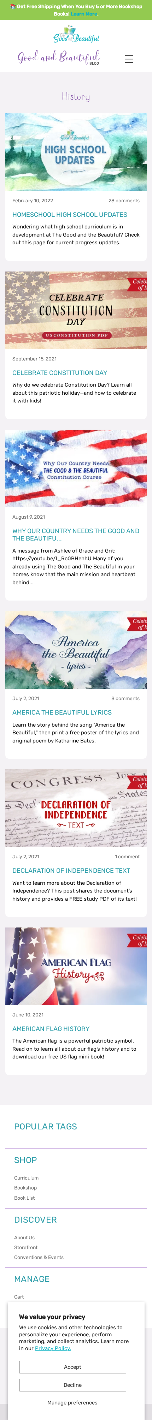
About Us (24, 1238)
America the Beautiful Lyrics (62, 712)
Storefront (25, 1248)
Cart (19, 1297)
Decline (73, 1385)
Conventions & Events (39, 1257)
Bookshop (25, 1188)
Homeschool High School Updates (69, 215)
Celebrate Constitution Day (59, 373)
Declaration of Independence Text (71, 871)
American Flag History (51, 1029)
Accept (72, 1367)
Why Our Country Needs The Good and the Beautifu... (75, 535)
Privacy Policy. (53, 1348)
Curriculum (26, 1178)
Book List (24, 1198)
